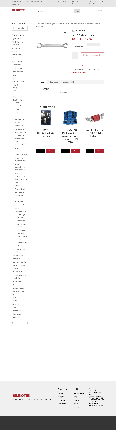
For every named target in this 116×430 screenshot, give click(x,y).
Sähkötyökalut (18, 255)
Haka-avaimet (20, 129)
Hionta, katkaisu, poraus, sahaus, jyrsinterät (19, 291)
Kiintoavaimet (74, 24)
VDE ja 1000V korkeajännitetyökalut (21, 179)
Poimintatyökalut (21, 148)
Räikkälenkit (22, 227)
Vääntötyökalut (63, 24)
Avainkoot (79, 46)
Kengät (14, 297)
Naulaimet (17, 281)
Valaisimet (15, 317)
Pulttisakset (19, 201)
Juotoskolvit (19, 125)
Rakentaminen (17, 58)
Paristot (14, 301)
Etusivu (38, 24)
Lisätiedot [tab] (53, 82)
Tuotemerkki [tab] (68, 82)
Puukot (17, 112)
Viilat (16, 173)
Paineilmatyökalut (19, 262)
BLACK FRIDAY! (17, 61)
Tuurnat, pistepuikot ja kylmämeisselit (20, 167)
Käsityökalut (53, 24)
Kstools (84, 66)
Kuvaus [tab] (41, 82)
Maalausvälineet (17, 72)
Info (41, 151)
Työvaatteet (16, 65)
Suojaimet (15, 304)
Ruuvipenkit (17, 285)
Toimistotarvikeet (18, 68)
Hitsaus (17, 109)
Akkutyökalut (18, 258)
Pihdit (17, 185)
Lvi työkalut (17, 272)
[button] (65, 33)
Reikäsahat (19, 116)
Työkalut (45, 24)
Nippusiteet (16, 48)
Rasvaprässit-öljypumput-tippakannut (20, 195)
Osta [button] (50, 151)
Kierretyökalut (20, 205)
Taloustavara (16, 314)
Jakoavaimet (21, 221)
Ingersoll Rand (17, 38)
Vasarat (18, 208)
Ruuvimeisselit (20, 189)
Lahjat (14, 75)
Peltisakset (19, 145)
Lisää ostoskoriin (92, 55)
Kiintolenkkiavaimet (86, 24)
